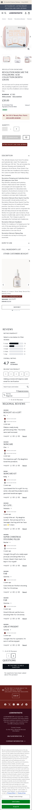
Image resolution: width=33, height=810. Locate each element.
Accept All (16, 806)
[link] (25, 13)
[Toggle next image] (30, 36)
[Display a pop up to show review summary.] (15, 299)
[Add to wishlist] (26, 137)
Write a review (6, 96)
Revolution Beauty (19, 19)
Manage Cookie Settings (16, 796)
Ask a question (17, 96)
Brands (10, 19)
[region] (16, 777)
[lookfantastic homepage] (15, 13)
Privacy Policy (11, 793)
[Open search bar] (5, 13)
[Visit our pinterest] (26, 704)
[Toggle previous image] (1, 36)
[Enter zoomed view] (28, 49)
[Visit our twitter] (9, 704)
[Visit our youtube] (18, 704)
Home (4, 19)
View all (27, 105)
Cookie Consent (16, 727)
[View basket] (28, 13)
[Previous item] (3, 284)
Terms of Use (22, 793)
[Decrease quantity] (5, 129)
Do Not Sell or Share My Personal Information (16, 730)
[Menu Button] (2, 13)
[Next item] (28, 284)
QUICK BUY (17, 307)
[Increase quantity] (16, 129)
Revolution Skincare (12, 69)
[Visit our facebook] (5, 704)
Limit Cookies (16, 801)
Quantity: (6, 125)
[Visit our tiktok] (22, 704)
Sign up (15, 696)
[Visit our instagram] (14, 704)
